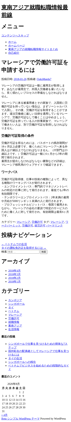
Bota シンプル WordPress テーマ (20, 418)
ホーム (12, 41)
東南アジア (15, 325)
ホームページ (16, 45)
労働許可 (37, 221)
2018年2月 (14, 277)
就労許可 (39, 225)
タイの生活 (15, 358)
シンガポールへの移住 (22, 361)
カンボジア (15, 300)
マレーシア (23, 221)
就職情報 (13, 322)
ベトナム (13, 311)
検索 (4, 251)
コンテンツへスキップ (15, 35)
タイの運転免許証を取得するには (23, 247)
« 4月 (4, 415)
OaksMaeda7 (44, 79)
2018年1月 (14, 281)
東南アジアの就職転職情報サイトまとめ (33, 49)
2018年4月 (14, 270)
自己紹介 (13, 52)
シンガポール (16, 303)
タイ (11, 307)
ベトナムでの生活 (14, 244)
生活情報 (13, 329)
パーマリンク (54, 225)
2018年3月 (14, 274)
